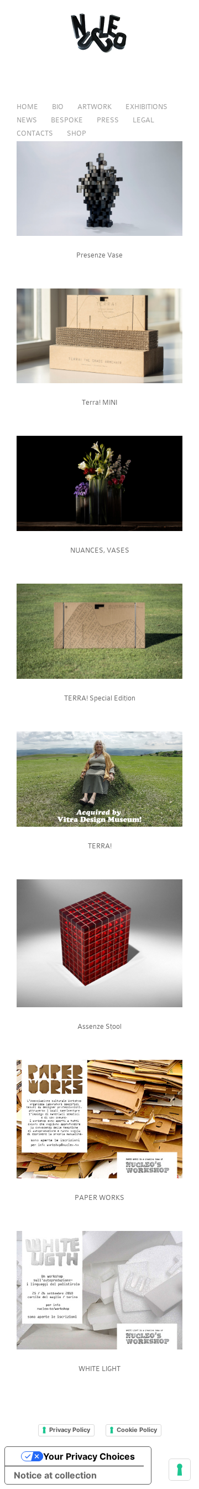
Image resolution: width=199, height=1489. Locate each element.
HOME (27, 106)
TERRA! (100, 846)
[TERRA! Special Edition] (99, 676)
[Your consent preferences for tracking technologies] (179, 1469)
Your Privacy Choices (89, 1456)
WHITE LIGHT (99, 1368)
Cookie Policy (137, 1430)
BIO (58, 106)
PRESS (108, 120)
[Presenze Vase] (99, 233)
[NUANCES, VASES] (99, 528)
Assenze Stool (99, 1026)
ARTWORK (94, 106)
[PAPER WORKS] (99, 1176)
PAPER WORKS (99, 1197)
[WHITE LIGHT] (99, 1347)
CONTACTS (35, 133)
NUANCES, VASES (99, 550)
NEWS (27, 120)
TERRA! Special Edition (99, 698)
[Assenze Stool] (99, 1005)
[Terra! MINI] (99, 381)
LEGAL (143, 120)
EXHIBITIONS (146, 106)
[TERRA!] (99, 824)
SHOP (76, 133)
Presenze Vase (99, 255)
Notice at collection (55, 1475)
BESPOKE (67, 120)
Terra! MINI (99, 402)
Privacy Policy (69, 1430)
